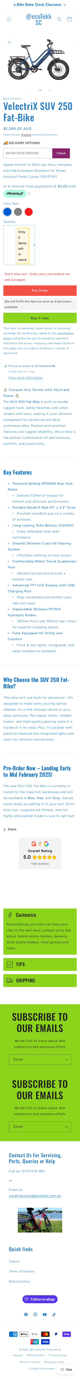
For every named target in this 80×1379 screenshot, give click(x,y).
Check (61, 153)
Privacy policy (58, 1355)
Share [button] (12, 829)
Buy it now (40, 318)
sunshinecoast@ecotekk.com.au (35, 1196)
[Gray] (18, 212)
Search (14, 1261)
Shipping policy (55, 1362)
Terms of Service (22, 1271)
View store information (25, 378)
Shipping (26, 134)
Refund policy (19, 1281)
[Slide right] (50, 90)
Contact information (42, 1368)
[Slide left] (30, 90)
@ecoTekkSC (38, 1349)
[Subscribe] (66, 1059)
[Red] (29, 212)
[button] (9, 19)
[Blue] (7, 212)
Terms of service (30, 1362)
